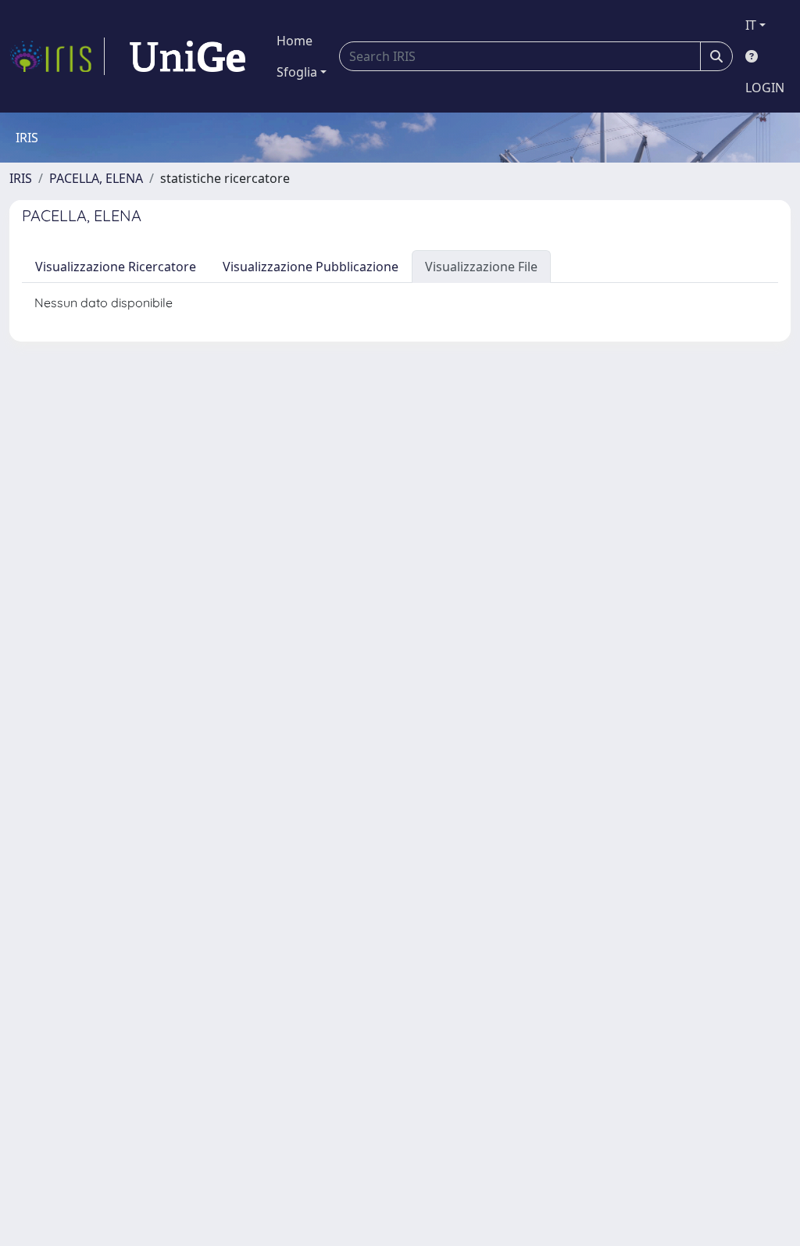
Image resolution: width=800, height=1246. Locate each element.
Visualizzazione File (481, 266)
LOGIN (764, 87)
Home (294, 40)
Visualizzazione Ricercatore (115, 266)
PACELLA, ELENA (96, 178)
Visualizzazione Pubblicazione (310, 266)
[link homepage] (57, 56)
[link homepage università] (187, 56)
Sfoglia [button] (297, 72)
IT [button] (750, 25)
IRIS (20, 178)
